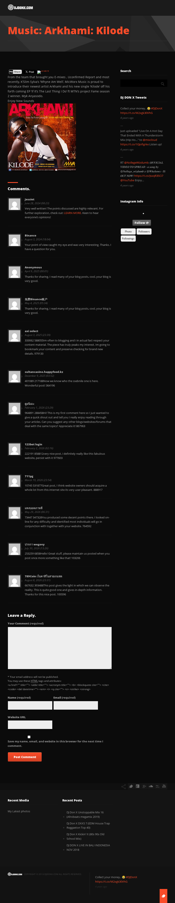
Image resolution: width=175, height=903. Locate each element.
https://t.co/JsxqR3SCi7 (148, 176)
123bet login (33, 444)
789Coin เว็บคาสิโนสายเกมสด (43, 576)
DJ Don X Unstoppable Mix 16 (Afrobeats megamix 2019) (85, 814)
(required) (26, 623)
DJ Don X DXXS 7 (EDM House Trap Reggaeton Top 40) (88, 825)
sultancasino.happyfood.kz (44, 372)
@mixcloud (150, 140)
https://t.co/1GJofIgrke (134, 144)
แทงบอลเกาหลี (33, 508)
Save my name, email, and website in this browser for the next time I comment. (55, 743)
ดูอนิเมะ (29, 404)
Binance (30, 235)
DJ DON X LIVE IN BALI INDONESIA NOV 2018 (88, 847)
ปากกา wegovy (35, 544)
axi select (31, 331)
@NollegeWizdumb (136, 162)
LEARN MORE (72, 213)
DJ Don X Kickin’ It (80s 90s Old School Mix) (85, 836)
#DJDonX (156, 108)
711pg (29, 476)
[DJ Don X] (20, 8)
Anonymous (33, 267)
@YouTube (127, 180)
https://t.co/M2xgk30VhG (136, 113)
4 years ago (127, 118)
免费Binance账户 (36, 299)
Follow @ (142, 223)
